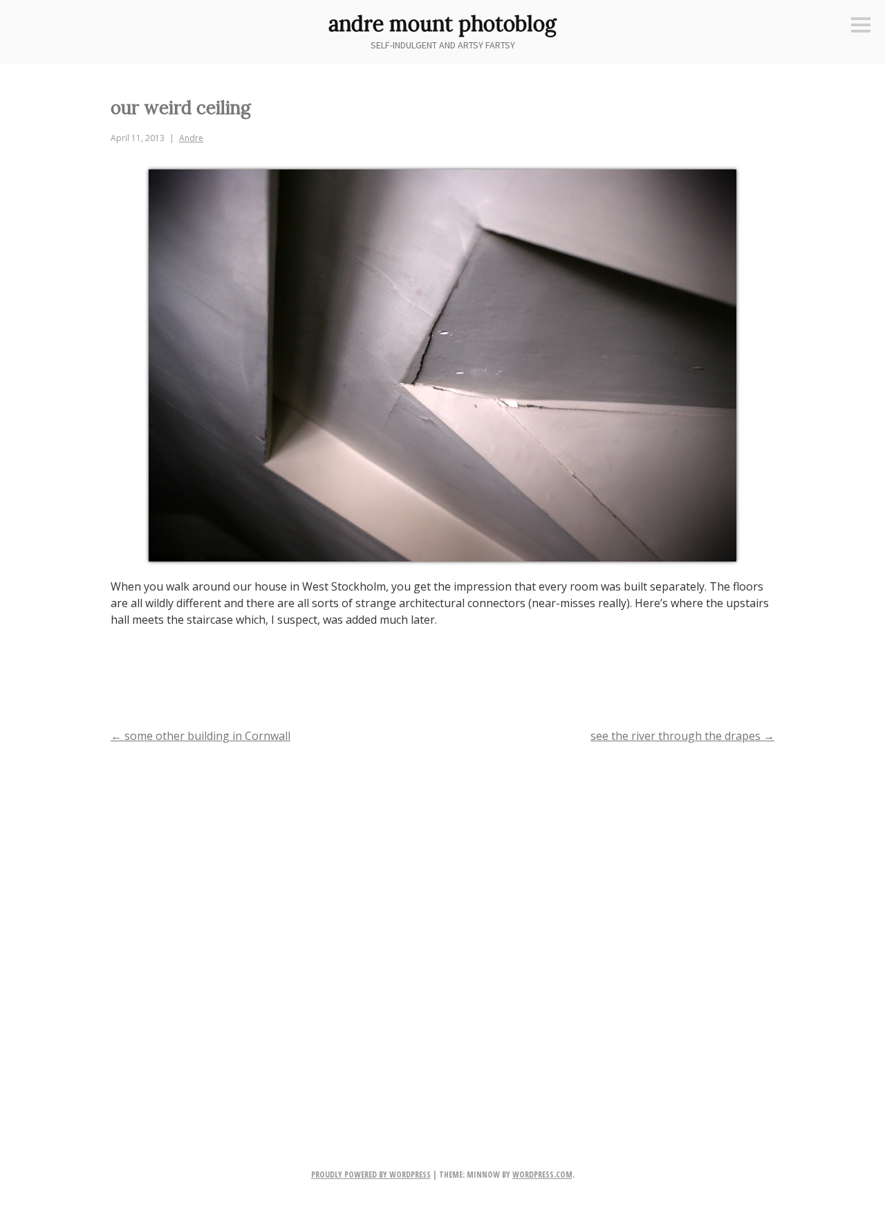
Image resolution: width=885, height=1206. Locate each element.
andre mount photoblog (442, 23)
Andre (191, 138)
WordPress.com (542, 1174)
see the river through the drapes (682, 735)
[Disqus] (442, 933)
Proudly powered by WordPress (371, 1174)
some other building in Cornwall (200, 735)
